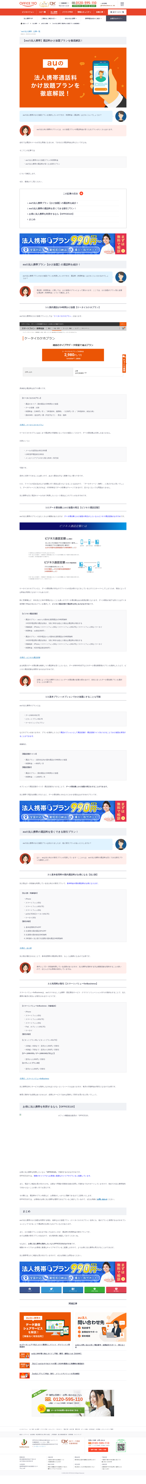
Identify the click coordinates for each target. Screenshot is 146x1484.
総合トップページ (24, 1434)
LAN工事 (71, 1429)
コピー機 (31, 1429)
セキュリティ (51, 1429)
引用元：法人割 (26, 948)
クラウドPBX (43, 1429)
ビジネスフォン (24, 1429)
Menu (122, 5)
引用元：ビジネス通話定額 (30, 657)
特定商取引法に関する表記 (43, 1434)
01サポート (60, 1429)
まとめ (32, 219)
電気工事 (77, 1429)
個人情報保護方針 (62, 1434)
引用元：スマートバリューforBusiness (34, 1078)
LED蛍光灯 (92, 1429)
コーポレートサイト (39, 1446)
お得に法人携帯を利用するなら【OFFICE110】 (51, 214)
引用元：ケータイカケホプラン (32, 425)
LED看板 (98, 1429)
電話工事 (66, 1429)
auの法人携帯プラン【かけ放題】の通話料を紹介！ (53, 203)
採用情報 (70, 1434)
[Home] (28, 4)
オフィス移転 (84, 1429)
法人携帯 (37, 1429)
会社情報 (104, 3)
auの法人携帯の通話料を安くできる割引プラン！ (52, 208)
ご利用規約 (54, 1434)
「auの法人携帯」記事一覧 (30, 31)
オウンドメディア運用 (107, 1429)
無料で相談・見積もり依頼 (98, 1449)
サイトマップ (77, 1434)
